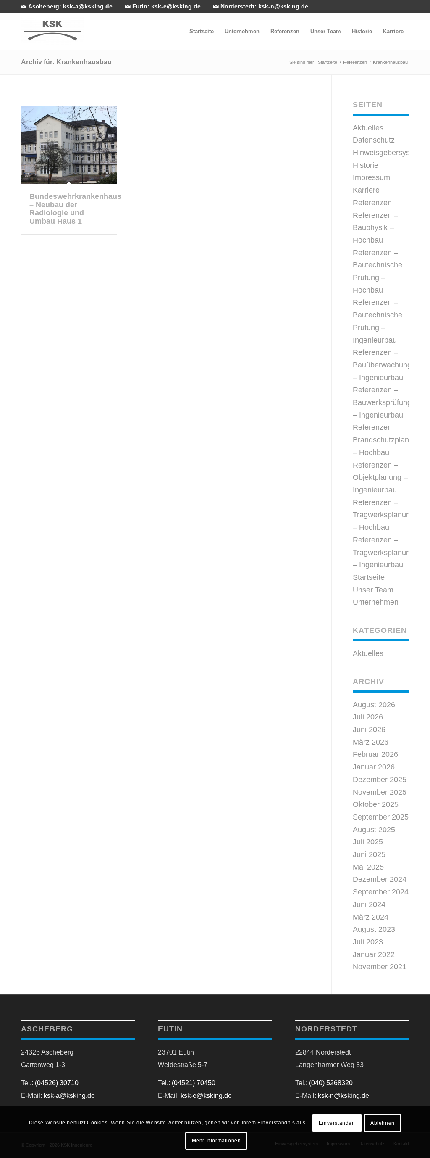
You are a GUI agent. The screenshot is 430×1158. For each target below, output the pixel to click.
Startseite (369, 577)
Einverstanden (337, 1123)
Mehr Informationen (216, 1141)
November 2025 (379, 792)
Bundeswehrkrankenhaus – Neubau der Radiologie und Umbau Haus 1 (75, 208)
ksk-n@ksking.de (343, 1095)
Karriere (366, 190)
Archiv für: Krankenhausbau (66, 62)
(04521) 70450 (193, 1083)
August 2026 (374, 705)
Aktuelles (368, 128)
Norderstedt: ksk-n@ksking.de (263, 6)
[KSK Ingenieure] (52, 30)
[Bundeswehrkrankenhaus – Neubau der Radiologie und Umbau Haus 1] (69, 145)
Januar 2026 (374, 767)
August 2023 (374, 929)
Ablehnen (382, 1123)
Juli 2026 (368, 717)
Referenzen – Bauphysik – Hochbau (375, 227)
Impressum (371, 177)
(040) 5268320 (331, 1083)
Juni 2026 (369, 729)
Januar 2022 (374, 954)
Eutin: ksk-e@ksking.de (166, 6)
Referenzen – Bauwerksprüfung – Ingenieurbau (382, 402)
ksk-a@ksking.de (69, 1095)
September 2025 (381, 817)
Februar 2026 (375, 754)
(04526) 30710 (57, 1083)
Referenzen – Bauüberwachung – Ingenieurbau (382, 364)
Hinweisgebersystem (387, 152)
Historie (365, 165)
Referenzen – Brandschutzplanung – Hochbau (387, 439)
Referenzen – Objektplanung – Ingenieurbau (380, 477)
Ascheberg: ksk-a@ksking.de (69, 6)
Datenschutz (374, 140)
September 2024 (381, 892)
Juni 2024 (369, 904)
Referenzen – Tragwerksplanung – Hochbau (383, 514)
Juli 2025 (368, 842)
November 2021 (379, 966)
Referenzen (372, 202)
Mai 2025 (368, 867)
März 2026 (370, 742)
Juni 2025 (369, 854)
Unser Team (373, 590)
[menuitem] (201, 31)
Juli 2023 (368, 942)
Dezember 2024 (379, 879)
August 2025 (374, 829)
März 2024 (370, 917)
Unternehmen (376, 602)
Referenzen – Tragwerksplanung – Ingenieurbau (383, 552)
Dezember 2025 (379, 779)
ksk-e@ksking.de (206, 1095)
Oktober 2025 (376, 804)
